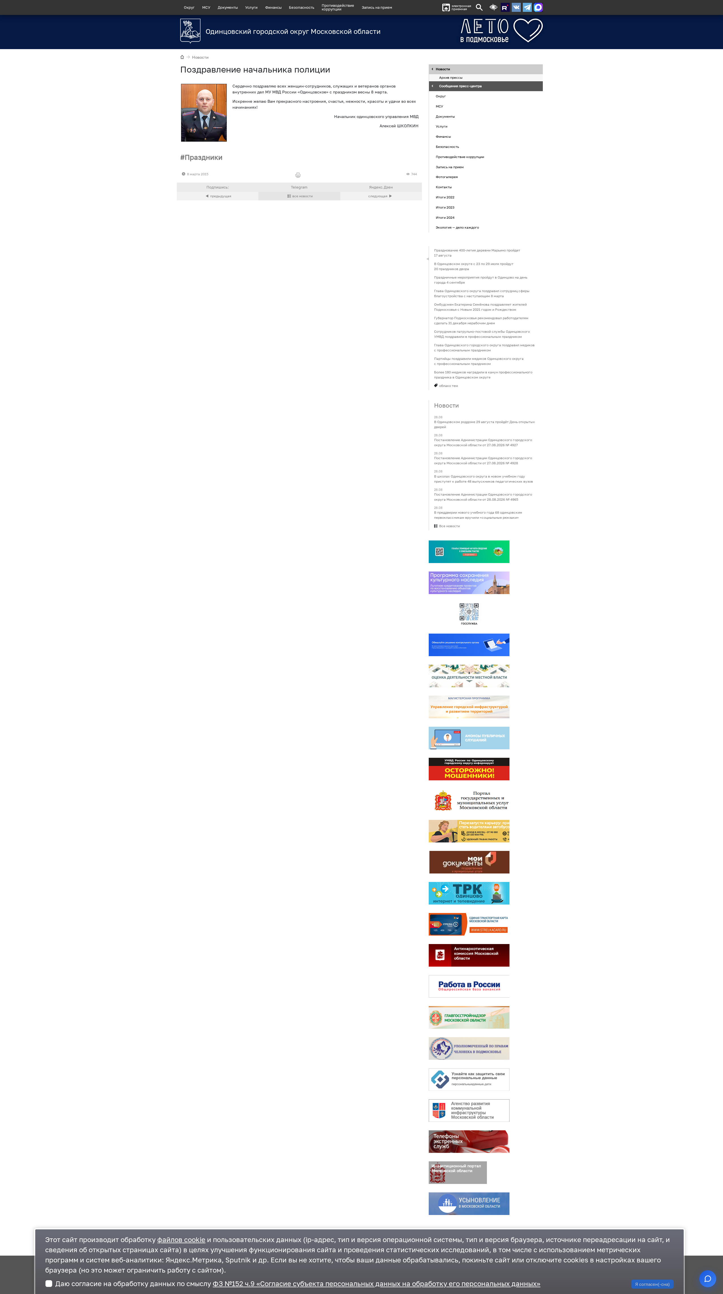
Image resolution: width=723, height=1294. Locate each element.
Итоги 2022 (445, 197)
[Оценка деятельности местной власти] (469, 676)
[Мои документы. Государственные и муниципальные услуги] (469, 862)
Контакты (444, 187)
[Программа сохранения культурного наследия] (469, 583)
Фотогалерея (447, 177)
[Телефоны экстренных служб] (469, 1141)
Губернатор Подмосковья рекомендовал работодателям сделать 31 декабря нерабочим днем (481, 320)
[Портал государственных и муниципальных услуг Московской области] (469, 800)
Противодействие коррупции (460, 157)
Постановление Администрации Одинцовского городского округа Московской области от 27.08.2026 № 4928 (483, 460)
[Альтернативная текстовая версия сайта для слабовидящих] (493, 7)
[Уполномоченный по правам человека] (469, 1048)
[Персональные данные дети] (469, 1079)
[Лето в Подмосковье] (470, 31)
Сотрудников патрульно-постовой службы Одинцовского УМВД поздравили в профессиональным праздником (482, 334)
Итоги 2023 (445, 207)
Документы (228, 7)
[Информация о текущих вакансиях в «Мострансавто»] (469, 831)
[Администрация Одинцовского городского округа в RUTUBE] (505, 7)
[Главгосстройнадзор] (469, 1017)
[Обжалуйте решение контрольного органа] (469, 645)
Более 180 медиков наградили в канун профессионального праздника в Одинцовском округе (483, 374)
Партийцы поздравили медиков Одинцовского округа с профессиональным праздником (479, 361)
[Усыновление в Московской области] (469, 1203)
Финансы (273, 7)
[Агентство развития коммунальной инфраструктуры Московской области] (469, 1110)
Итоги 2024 (445, 217)
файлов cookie (181, 1239)
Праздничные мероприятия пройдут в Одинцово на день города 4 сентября (480, 279)
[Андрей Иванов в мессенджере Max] (538, 7)
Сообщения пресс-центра (460, 86)
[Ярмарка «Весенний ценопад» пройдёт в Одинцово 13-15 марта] (381, 196)
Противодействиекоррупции (338, 7)
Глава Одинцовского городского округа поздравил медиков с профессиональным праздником (484, 347)
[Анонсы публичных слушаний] (469, 738)
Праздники (204, 157)
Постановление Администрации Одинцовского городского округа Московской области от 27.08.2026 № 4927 (483, 442)
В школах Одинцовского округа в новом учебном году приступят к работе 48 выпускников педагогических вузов (483, 478)
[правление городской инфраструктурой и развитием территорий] (469, 707)
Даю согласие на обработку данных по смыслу (297, 1283)
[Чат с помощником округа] (707, 1278)
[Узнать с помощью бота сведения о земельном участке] (469, 551)
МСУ (206, 7)
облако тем (448, 386)
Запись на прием (377, 7)
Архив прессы (451, 78)
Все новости (449, 526)
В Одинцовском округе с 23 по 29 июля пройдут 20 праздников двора (473, 266)
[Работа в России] (469, 986)
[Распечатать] (299, 175)
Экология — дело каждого (457, 227)
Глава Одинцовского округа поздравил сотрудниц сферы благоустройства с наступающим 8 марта (482, 293)
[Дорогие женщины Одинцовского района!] (217, 196)
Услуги (251, 7)
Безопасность (301, 7)
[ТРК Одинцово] (469, 893)
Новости (200, 57)
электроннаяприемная (461, 7)
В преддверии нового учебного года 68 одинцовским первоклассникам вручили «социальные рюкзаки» (478, 515)
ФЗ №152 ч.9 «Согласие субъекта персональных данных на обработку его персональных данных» (376, 1283)
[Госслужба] (469, 614)
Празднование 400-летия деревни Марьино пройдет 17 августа (477, 252)
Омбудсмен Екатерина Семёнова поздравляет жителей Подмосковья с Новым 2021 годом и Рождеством (480, 307)
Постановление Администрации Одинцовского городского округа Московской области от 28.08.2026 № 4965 (483, 497)
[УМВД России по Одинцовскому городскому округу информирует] (469, 769)
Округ (189, 7)
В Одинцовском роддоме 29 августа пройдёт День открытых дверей (484, 424)
